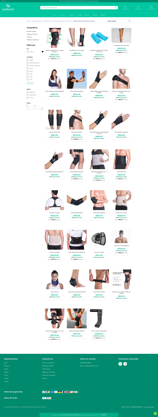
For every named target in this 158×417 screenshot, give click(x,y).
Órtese (87, 15)
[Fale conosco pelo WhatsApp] (155, 413)
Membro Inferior (31, 31)
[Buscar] (116, 8)
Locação (94, 15)
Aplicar (42, 108)
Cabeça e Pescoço (32, 34)
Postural (29, 37)
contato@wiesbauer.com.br (91, 366)
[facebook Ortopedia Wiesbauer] (5, 1)
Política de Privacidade (48, 375)
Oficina (71, 15)
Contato (44, 378)
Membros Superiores (33, 40)
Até (34, 105)
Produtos (62, 15)
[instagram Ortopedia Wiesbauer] (2, 1)
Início (54, 15)
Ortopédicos (46, 21)
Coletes (102, 15)
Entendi (103, 414)
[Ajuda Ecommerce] (132, 407)
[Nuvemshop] (149, 407)
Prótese (79, 15)
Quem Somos (46, 369)
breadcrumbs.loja (36, 21)
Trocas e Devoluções (48, 362)
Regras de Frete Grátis (48, 372)
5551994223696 (87, 362)
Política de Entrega (47, 366)
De (27, 105)
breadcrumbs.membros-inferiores (61, 21)
